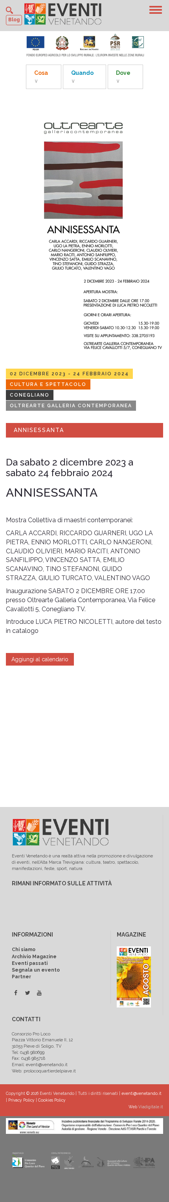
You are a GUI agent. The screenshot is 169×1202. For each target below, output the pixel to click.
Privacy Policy (21, 1100)
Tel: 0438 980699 (28, 1052)
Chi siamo (23, 949)
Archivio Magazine (34, 956)
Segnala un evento (36, 970)
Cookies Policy (52, 1100)
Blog (14, 19)
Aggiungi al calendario (39, 659)
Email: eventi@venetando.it (40, 1064)
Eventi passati (30, 963)
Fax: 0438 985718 (28, 1058)
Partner (21, 976)
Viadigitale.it (150, 1106)
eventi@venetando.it (141, 1093)
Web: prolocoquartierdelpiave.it (44, 1071)
